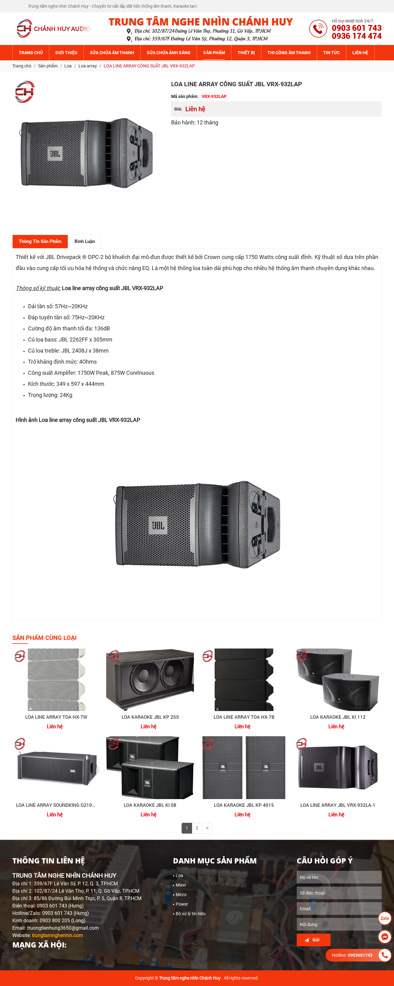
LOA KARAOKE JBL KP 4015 (244, 805)
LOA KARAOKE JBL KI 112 (338, 717)
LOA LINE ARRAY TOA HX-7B (244, 717)
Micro (181, 894)
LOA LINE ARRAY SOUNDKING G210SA (56, 805)
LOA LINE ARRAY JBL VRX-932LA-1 (338, 805)
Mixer (181, 885)
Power (182, 904)
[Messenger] (385, 937)
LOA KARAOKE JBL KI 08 (150, 805)
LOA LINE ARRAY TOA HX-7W (56, 717)
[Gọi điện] (385, 955)
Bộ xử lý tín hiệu (191, 913)
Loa (179, 875)
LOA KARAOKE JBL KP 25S (150, 717)
